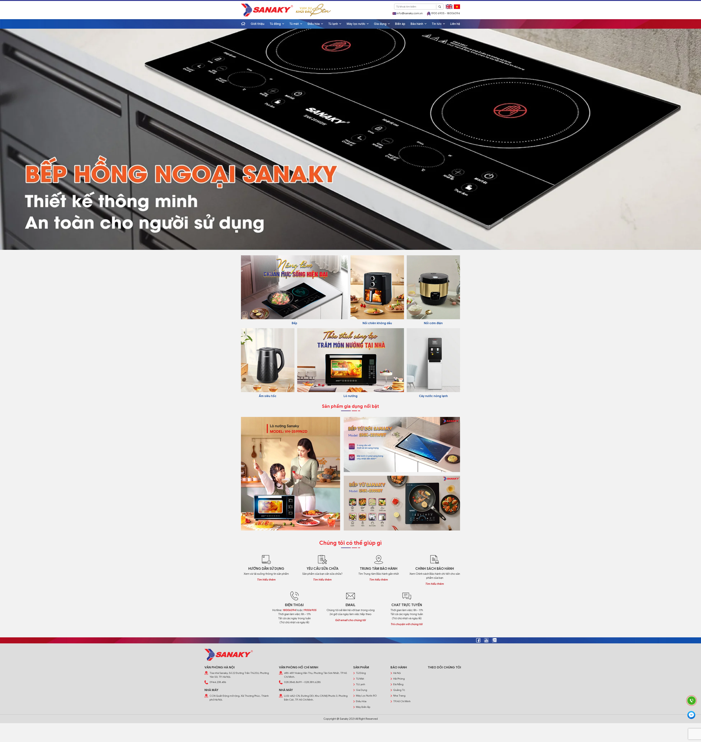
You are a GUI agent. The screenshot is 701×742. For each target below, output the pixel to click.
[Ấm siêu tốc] (267, 360)
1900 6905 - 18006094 (445, 13)
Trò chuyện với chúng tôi (407, 624)
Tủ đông (275, 24)
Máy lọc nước (356, 24)
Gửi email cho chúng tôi (350, 620)
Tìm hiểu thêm (266, 579)
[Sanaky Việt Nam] (267, 10)
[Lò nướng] (350, 360)
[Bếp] (294, 287)
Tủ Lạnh (360, 684)
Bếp (294, 323)
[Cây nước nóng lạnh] (433, 360)
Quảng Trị (399, 690)
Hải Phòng (399, 678)
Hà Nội (397, 673)
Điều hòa (313, 24)
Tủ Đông (361, 673)
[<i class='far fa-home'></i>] (243, 24)
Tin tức (437, 24)
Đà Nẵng (398, 684)
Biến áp (400, 24)
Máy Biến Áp (363, 707)
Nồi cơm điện (433, 323)
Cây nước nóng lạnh (433, 396)
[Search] (439, 7)
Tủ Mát (360, 678)
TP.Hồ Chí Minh (402, 701)
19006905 (310, 610)
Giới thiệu (257, 24)
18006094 (289, 610)
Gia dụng (380, 24)
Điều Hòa (361, 701)
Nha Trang (399, 695)
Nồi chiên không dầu (377, 323)
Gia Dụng (361, 690)
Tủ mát (294, 24)
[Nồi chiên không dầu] (377, 287)
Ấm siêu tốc (267, 396)
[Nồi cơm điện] (433, 287)
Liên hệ (455, 24)
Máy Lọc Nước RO (366, 695)
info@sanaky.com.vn (409, 13)
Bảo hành (417, 24)
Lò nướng (350, 396)
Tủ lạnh (333, 24)
